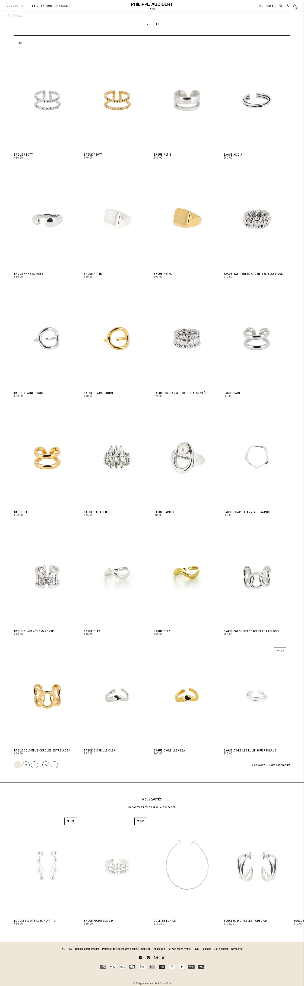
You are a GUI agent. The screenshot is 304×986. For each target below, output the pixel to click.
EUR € (270, 6)
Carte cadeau (221, 949)
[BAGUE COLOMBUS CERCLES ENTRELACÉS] (257, 576)
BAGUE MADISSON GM (98, 920)
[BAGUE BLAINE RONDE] (47, 338)
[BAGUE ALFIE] (187, 99)
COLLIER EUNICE (165, 920)
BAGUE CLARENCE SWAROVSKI (34, 631)
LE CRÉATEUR (42, 5)
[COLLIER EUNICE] (187, 866)
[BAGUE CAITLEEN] (117, 457)
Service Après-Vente (179, 949)
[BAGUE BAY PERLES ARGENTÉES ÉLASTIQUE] (257, 219)
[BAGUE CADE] (257, 338)
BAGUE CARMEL (164, 512)
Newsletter (237, 949)
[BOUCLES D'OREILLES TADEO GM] (257, 866)
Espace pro (159, 949)
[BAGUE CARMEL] (187, 457)
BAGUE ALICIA (233, 154)
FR (257, 6)
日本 (196, 949)
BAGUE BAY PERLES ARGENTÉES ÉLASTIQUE (253, 273)
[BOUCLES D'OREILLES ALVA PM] (47, 866)
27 (46, 765)
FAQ (63, 949)
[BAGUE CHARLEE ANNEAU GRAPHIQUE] (257, 457)
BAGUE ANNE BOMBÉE (28, 273)
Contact (145, 949)
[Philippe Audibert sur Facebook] (140, 958)
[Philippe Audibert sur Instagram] (156, 958)
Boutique (206, 949)
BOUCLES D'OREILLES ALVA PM (35, 920)
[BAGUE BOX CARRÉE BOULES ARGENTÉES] (187, 338)
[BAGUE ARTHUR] (117, 219)
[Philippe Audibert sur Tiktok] (163, 958)
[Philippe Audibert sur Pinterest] (148, 958)
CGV (70, 949)
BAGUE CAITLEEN (95, 512)
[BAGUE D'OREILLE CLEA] (117, 695)
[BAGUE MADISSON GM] (117, 866)
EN (261, 6)
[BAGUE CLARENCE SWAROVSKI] (47, 576)
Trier (19, 42)
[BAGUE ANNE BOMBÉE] (47, 219)
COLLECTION (16, 5)
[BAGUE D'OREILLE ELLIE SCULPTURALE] (257, 695)
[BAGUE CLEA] (117, 576)
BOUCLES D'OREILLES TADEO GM (246, 920)
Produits (17, 15)
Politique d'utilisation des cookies (120, 949)
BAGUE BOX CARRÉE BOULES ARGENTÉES (181, 393)
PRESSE (62, 5)
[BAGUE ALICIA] (257, 99)
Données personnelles (87, 949)
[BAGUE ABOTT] (47, 99)
